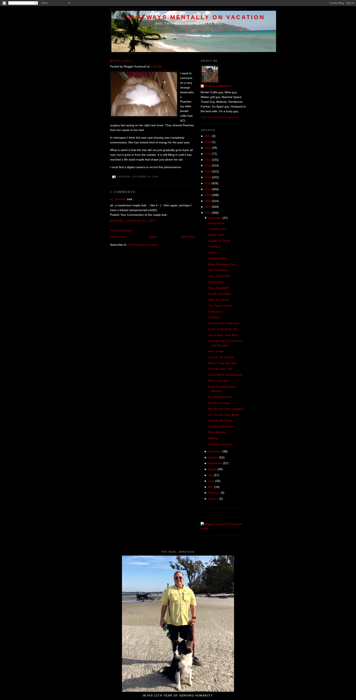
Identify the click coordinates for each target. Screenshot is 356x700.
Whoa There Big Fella (222, 363)
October (213, 457)
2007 (207, 206)
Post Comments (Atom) (143, 244)
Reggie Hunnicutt (218, 86)
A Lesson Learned (220, 444)
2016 (207, 153)
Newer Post (117, 236)
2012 (207, 177)
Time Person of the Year (224, 323)
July (210, 475)
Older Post (187, 236)
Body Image (216, 351)
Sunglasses (215, 311)
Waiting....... (215, 438)
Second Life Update (221, 357)
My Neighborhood (219, 397)
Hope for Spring (218, 299)
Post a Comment (121, 230)
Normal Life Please (220, 420)
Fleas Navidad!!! (218, 287)
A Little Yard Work (219, 293)
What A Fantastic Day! (222, 264)
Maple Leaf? (121, 60)
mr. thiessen (118, 199)
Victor (211, 252)
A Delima (214, 317)
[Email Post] (113, 176)
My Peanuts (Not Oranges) (225, 408)
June (211, 481)
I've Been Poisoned (220, 426)
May (210, 487)
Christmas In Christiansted (225, 375)
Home (153, 236)
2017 (207, 147)
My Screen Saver (219, 403)
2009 (207, 195)
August (212, 469)
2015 (207, 159)
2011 (207, 183)
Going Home (216, 223)
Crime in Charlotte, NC (223, 329)
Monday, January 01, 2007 (133, 220)
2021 (207, 136)
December (214, 218)
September (215, 463)
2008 (207, 201)
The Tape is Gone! (220, 305)
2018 (207, 142)
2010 (207, 189)
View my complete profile (220, 117)
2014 (207, 165)
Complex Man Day (220, 369)
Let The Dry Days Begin (223, 414)
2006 (207, 212)
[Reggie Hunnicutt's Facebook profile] (223, 528)
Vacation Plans (217, 258)
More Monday (217, 432)
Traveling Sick (217, 228)
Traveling (214, 246)
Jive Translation (218, 270)
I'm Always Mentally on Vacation (194, 17)
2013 (207, 171)
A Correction (216, 282)
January (213, 498)
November (214, 451)
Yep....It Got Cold (219, 276)
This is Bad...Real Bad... (223, 335)
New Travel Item (218, 380)
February (214, 492)
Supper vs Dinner (219, 240)
